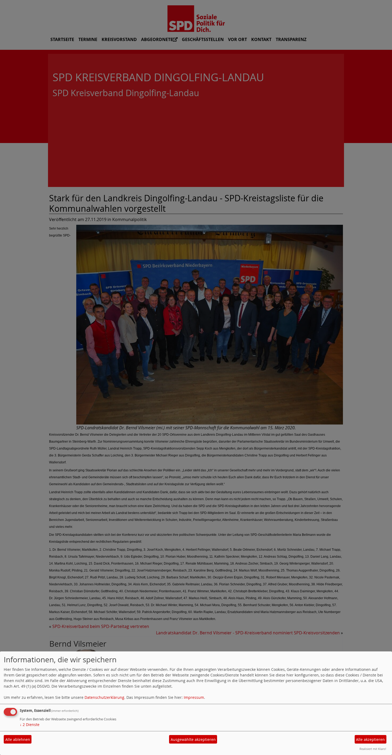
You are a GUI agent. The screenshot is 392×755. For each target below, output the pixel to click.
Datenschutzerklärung (104, 697)
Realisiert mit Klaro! (372, 749)
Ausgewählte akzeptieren (193, 739)
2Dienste (29, 724)
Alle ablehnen (17, 739)
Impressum (194, 697)
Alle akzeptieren (370, 739)
